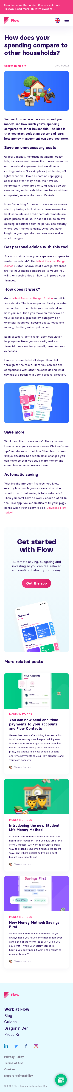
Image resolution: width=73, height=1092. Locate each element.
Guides (10, 1022)
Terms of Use (14, 1063)
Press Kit (12, 1034)
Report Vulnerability (18, 1075)
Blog (8, 1015)
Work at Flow (16, 1009)
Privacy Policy (14, 1057)
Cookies (10, 1069)
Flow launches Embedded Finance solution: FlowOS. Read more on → (32, 7)
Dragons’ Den (16, 1028)
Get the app (36, 583)
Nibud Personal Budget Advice (32, 298)
